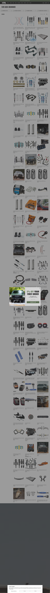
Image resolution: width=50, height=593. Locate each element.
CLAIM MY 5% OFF (33, 302)
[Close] (40, 288)
